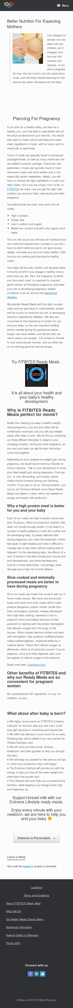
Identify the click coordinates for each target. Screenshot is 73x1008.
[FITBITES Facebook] (30, 974)
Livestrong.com (36, 664)
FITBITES (13, 189)
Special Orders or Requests (22, 935)
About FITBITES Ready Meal (23, 903)
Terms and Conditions (36, 895)
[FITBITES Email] (42, 974)
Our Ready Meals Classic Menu (24, 919)
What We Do (13, 911)
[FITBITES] (9, 5)
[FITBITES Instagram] (36, 974)
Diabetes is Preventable (36, 838)
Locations (36, 887)
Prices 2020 (13, 943)
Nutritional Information (19, 927)
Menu (65, 5)
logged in (28, 866)
